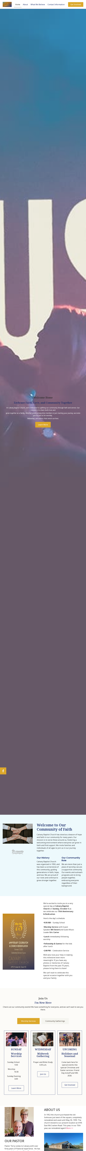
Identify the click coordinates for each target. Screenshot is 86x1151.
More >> (69, 1128)
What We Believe (38, 4)
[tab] (28, 1021)
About (25, 4)
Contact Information (56, 4)
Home (17, 4)
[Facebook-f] (3, 771)
